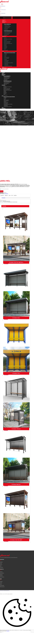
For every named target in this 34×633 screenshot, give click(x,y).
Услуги (1, 564)
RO (0, 110)
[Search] (12, 17)
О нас (1, 563)
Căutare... (1, 17)
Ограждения (2, 585)
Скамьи (1, 581)
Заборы (1, 574)
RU (1, 110)
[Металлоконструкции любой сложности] (4, 2)
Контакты (1, 567)
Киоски (1, 571)
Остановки (6, 193)
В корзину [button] (17, 627)
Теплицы (1, 575)
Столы (1, 582)
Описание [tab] (3, 197)
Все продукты (2, 586)
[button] (2, 195)
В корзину (1, 191)
